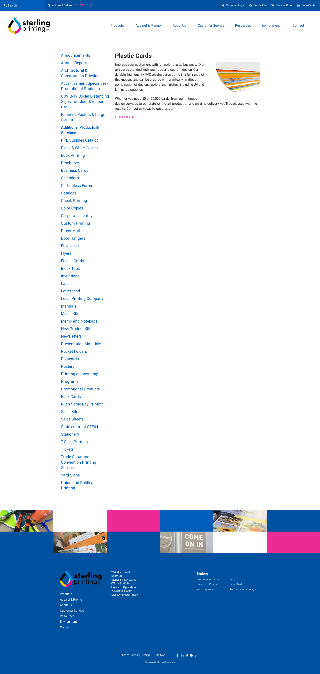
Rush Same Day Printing (82, 404)
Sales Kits (69, 411)
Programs (69, 381)
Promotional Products (80, 389)
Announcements (75, 55)
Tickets (67, 449)
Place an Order (284, 5)
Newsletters (71, 336)
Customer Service (211, 26)
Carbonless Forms (77, 185)
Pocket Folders (74, 351)
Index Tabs (70, 268)
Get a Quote (308, 5)
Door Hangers (73, 238)
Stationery (70, 434)
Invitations (70, 276)
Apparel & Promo (148, 26)
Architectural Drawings (243, 589)
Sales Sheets (72, 419)
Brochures (70, 163)
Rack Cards (71, 396)
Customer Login (235, 5)
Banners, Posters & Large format (83, 117)
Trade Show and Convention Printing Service (78, 462)
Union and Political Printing (77, 485)
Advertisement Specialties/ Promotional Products (84, 86)
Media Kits (70, 314)
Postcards (70, 359)
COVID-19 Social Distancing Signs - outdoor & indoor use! (85, 101)
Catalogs (68, 193)
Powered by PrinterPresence (160, 662)
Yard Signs (70, 475)
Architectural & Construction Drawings (81, 73)
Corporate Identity (76, 215)
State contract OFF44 (79, 427)
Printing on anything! (79, 374)
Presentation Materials (81, 344)
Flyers (66, 253)
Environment (270, 26)
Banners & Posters (207, 584)
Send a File (260, 5)
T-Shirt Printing (74, 442)
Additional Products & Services (80, 130)
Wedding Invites (206, 589)
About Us (179, 26)
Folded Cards (72, 261)
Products (117, 26)
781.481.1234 (83, 5)
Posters (67, 366)
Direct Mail (70, 231)
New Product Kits (76, 329)
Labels (66, 283)
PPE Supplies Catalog (80, 140)
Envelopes (70, 246)
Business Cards (74, 170)
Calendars (70, 178)
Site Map (160, 655)
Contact (298, 26)
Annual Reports (74, 63)
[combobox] (22, 5)
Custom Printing (75, 223)
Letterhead (70, 291)
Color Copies (72, 208)
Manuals (68, 306)
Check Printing (74, 200)
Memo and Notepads (79, 321)
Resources (243, 26)
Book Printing (73, 155)
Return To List (126, 116)
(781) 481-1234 (120, 583)
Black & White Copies (79, 148)
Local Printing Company (82, 298)
